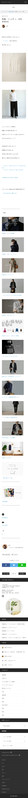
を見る (16, 177)
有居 (9, 545)
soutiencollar (7, 554)
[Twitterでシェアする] (14, 565)
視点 (3, 769)
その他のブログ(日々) (8, 177)
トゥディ (5, 41)
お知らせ (4, 759)
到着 (3, 698)
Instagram (5, 517)
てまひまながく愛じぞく (10, 193)
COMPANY (4, 785)
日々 (3, 763)
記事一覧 (14, 573)
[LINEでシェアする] (22, 565)
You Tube (4, 525)
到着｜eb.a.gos (8, 647)
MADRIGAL (6, 2)
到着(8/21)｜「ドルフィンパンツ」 (10, 627)
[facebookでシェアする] (6, 565)
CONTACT (4, 792)
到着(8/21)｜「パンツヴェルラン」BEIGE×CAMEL (13, 624)
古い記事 (21, 573)
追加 (3, 715)
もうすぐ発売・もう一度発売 (8, 681)
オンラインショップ (6, 779)
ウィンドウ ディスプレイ (7, 685)
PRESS (3, 782)
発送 (3, 701)
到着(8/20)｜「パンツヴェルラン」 (10, 634)
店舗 (3, 776)
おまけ (3, 766)
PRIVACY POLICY (6, 789)
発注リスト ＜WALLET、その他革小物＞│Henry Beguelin (15, 651)
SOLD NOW (4, 705)
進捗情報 (4, 695)
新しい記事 (6, 573)
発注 (3, 711)
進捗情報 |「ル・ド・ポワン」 (8, 630)
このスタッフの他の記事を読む (16, 547)
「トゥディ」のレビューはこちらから (12, 169)
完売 (3, 708)
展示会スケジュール (6, 688)
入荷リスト (4, 678)
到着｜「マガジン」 (9, 665)
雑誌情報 (4, 674)
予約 (3, 691)
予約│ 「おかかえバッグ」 (10, 660)
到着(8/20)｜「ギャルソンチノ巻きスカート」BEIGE (14, 637)
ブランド (4, 772)
